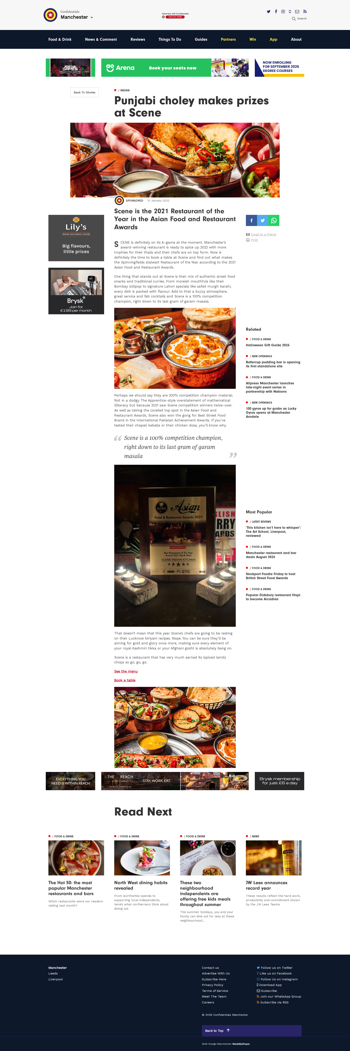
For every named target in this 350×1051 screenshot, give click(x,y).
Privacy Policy (212, 985)
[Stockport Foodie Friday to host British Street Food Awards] (274, 572)
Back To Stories (84, 92)
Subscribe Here (214, 979)
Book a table (125, 680)
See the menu (126, 671)
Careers (208, 1002)
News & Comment (101, 39)
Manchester (57, 968)
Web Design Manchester (217, 1043)
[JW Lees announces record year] (274, 878)
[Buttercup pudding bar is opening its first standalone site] (274, 360)
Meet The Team (214, 996)
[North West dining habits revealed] (142, 878)
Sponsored (134, 200)
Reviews (138, 39)
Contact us (210, 968)
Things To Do (170, 39)
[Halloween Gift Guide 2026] (274, 341)
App (273, 39)
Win (253, 39)
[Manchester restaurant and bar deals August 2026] (274, 551)
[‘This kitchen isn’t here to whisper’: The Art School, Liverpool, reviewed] (274, 528)
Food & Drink (59, 39)
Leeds (53, 973)
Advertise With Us (216, 973)
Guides (201, 39)
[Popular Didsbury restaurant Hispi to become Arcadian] (274, 593)
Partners (228, 39)
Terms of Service (215, 991)
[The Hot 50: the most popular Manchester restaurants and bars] (76, 878)
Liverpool (55, 979)
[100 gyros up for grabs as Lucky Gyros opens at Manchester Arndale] (274, 409)
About (296, 39)
